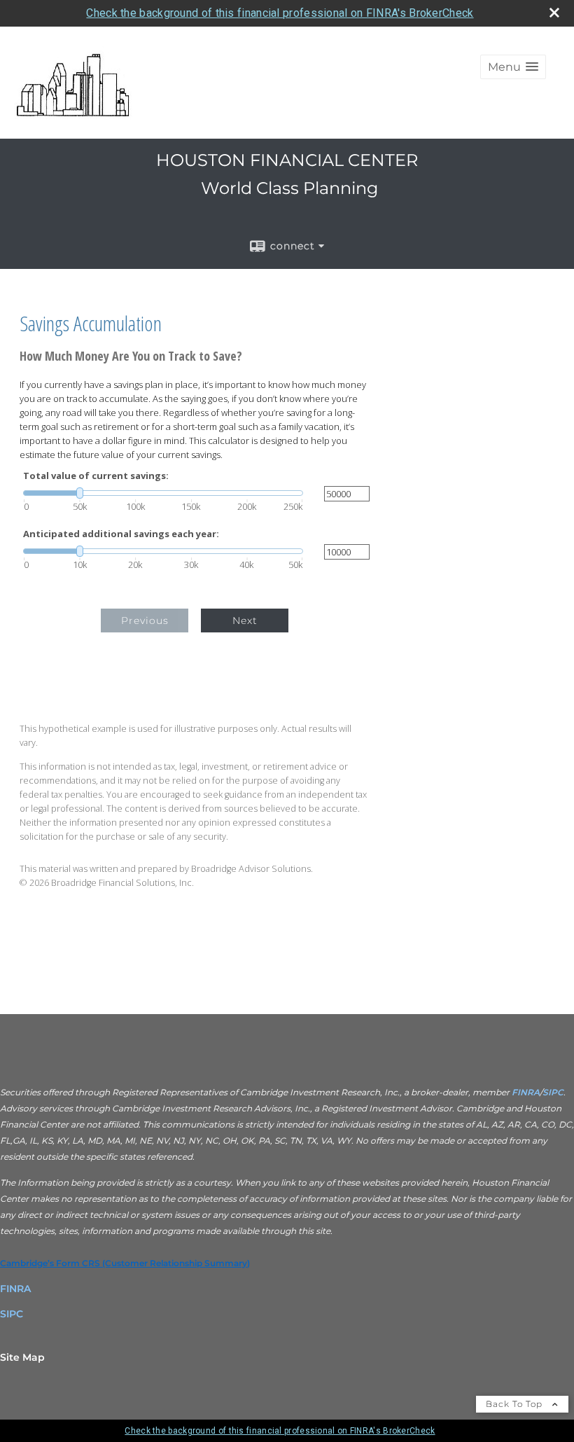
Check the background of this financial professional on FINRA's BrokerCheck (279, 13)
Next (245, 620)
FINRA (525, 1092)
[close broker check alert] (554, 12)
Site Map (22, 1357)
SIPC (553, 1092)
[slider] (163, 493)
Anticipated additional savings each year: (121, 534)
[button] (513, 67)
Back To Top (515, 1404)
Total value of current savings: (96, 475)
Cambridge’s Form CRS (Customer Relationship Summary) (125, 1263)
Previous (145, 620)
